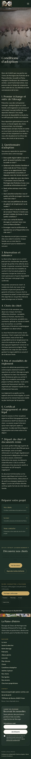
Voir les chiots (15, 565)
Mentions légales (20, 754)
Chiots (4, 664)
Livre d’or (5, 658)
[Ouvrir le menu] (28, 4)
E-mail (20, 597)
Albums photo (6, 655)
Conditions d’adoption (9, 668)
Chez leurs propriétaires (10, 683)
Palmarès (5, 652)
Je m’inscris (15, 732)
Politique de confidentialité (9, 754)
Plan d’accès (6, 661)
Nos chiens (5, 674)
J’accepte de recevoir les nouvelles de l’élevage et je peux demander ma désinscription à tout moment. (15, 737)
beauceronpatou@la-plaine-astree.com (15, 692)
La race (4, 642)
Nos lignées (5, 677)
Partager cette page (10, 593)
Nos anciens (6, 680)
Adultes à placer (7, 671)
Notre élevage (6, 649)
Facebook (5, 597)
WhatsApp (13, 597)
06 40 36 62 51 (6, 695)
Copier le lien (6, 602)
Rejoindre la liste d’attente (15, 571)
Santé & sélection (7, 645)
